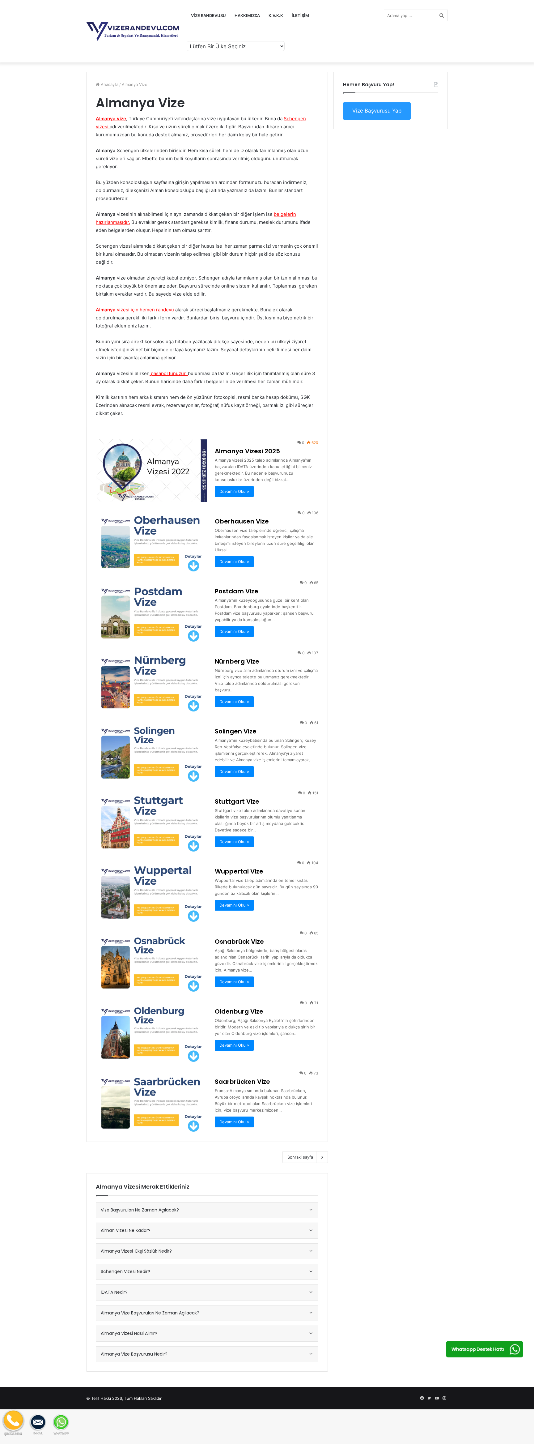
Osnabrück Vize (239, 941)
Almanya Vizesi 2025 (247, 451)
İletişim (300, 15)
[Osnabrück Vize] (151, 961)
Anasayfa (109, 84)
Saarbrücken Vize (242, 1081)
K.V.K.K (276, 15)
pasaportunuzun (169, 373)
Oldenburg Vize (239, 1011)
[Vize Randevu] (132, 31)
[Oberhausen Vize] (151, 541)
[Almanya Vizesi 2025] (151, 470)
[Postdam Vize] (151, 610)
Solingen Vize (235, 731)
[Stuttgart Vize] (151, 821)
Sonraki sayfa (300, 1157)
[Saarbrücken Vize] (151, 1101)
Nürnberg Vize (237, 661)
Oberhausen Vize (242, 521)
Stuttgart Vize (237, 801)
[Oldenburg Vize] (151, 1031)
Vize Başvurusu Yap (376, 111)
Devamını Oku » (234, 491)
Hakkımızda (247, 15)
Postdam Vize (236, 591)
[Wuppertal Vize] (151, 891)
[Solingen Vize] (151, 751)
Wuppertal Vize (239, 871)
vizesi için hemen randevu (135, 310)
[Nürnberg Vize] (151, 681)
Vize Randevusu (208, 15)
